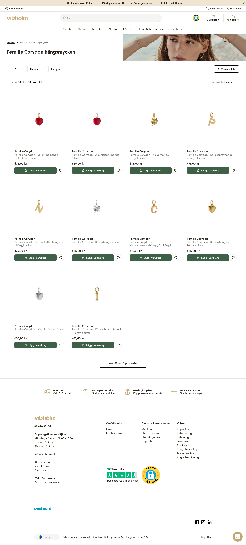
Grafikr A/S (142, 537)
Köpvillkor (183, 429)
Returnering (184, 433)
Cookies (182, 445)
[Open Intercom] (238, 537)
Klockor (113, 29)
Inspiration (148, 441)
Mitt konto (235, 8)
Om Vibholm (16, 8)
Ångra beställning (188, 457)
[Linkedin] (210, 522)
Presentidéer (176, 29)
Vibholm (11, 42)
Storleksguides (151, 437)
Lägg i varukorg (37, 170)
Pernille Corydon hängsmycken (34, 42)
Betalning (183, 437)
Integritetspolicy (187, 449)
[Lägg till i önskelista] (60, 170)
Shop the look (150, 433)
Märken (82, 29)
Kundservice (216, 8)
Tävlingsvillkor (185, 453)
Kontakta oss (114, 433)
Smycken (98, 29)
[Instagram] (203, 522)
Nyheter (68, 29)
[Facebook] (197, 522)
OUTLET (128, 29)
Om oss (110, 429)
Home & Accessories (150, 29)
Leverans (182, 441)
